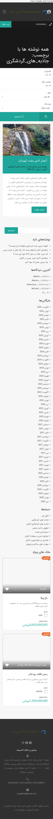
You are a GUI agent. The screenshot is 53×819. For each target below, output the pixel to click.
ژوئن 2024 (44, 368)
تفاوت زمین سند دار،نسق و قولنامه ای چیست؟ (28, 246)
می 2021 (45, 453)
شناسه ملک (46, 82)
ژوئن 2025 (44, 327)
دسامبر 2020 (43, 473)
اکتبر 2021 (44, 432)
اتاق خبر (45, 516)
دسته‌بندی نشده (42, 532)
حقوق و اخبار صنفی (40, 528)
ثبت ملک (5, 24)
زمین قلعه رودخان (38, 674)
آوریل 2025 (44, 335)
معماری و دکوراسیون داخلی (37, 540)
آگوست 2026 (43, 307)
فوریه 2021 (44, 465)
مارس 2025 (44, 339)
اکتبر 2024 (44, 351)
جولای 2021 (43, 444)
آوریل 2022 (44, 408)
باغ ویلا (44, 597)
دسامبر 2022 (43, 384)
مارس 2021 (44, 461)
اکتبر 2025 (44, 319)
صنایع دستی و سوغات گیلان (37, 536)
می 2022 (45, 404)
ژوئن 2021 (44, 449)
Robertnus (31, 284)
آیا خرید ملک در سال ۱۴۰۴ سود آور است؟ (30, 254)
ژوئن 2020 (44, 497)
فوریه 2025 (44, 343)
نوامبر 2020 (44, 477)
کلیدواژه (47, 71)
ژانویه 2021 (44, 469)
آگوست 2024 (43, 359)
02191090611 (41, 24)
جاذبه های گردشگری (40, 520)
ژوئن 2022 (44, 400)
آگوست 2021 (43, 440)
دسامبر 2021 (43, 424)
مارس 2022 (44, 412)
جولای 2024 (43, 363)
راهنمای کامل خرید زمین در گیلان (33, 258)
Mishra (37, 276)
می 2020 (45, 501)
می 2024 (45, 372)
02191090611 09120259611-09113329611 (26, 783)
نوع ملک (47, 104)
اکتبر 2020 (44, 481)
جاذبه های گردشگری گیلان (37, 524)
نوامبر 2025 (44, 315)
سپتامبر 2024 (43, 355)
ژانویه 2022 (44, 420)
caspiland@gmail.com (26, 793)
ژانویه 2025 (44, 347)
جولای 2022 (43, 396)
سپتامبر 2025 (43, 323)
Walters (35, 280)
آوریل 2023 (44, 380)
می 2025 (45, 331)
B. (43, 292)
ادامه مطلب (39, 209)
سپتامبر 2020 (43, 485)
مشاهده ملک (26, 586)
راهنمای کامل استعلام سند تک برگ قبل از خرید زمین (25, 250)
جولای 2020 (43, 493)
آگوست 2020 (43, 489)
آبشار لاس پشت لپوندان (32, 160)
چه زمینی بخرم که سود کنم (36, 262)
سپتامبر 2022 (43, 388)
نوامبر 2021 (44, 428)
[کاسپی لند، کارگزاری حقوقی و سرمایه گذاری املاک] (26, 17)
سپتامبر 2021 (43, 436)
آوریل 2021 (44, 457)
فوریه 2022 (44, 416)
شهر (49, 92)
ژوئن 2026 (44, 311)
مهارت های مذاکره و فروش (37, 544)
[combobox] (26, 97)
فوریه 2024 (44, 376)
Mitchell (35, 288)
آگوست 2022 (43, 392)
